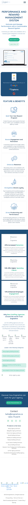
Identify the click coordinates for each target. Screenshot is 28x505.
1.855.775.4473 (14, 417)
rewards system (6, 33)
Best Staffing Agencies (16, 315)
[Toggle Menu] (25, 2)
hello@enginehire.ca (14, 414)
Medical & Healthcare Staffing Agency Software (12, 365)
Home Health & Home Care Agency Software (13, 370)
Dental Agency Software (8, 360)
